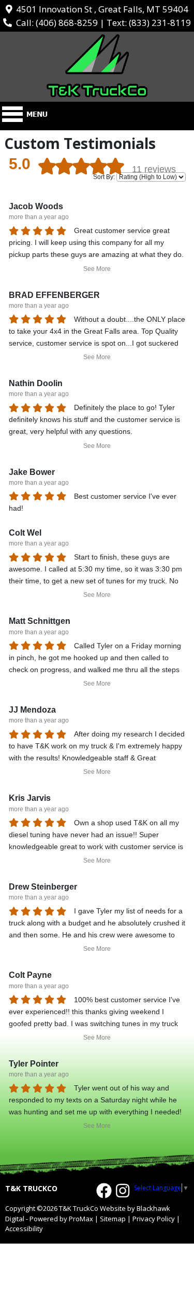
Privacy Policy (153, 1218)
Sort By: (104, 177)
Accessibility (24, 1228)
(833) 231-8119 (160, 23)
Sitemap (113, 1218)
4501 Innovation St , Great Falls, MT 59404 (100, 9)
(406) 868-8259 (67, 23)
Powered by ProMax (61, 1218)
